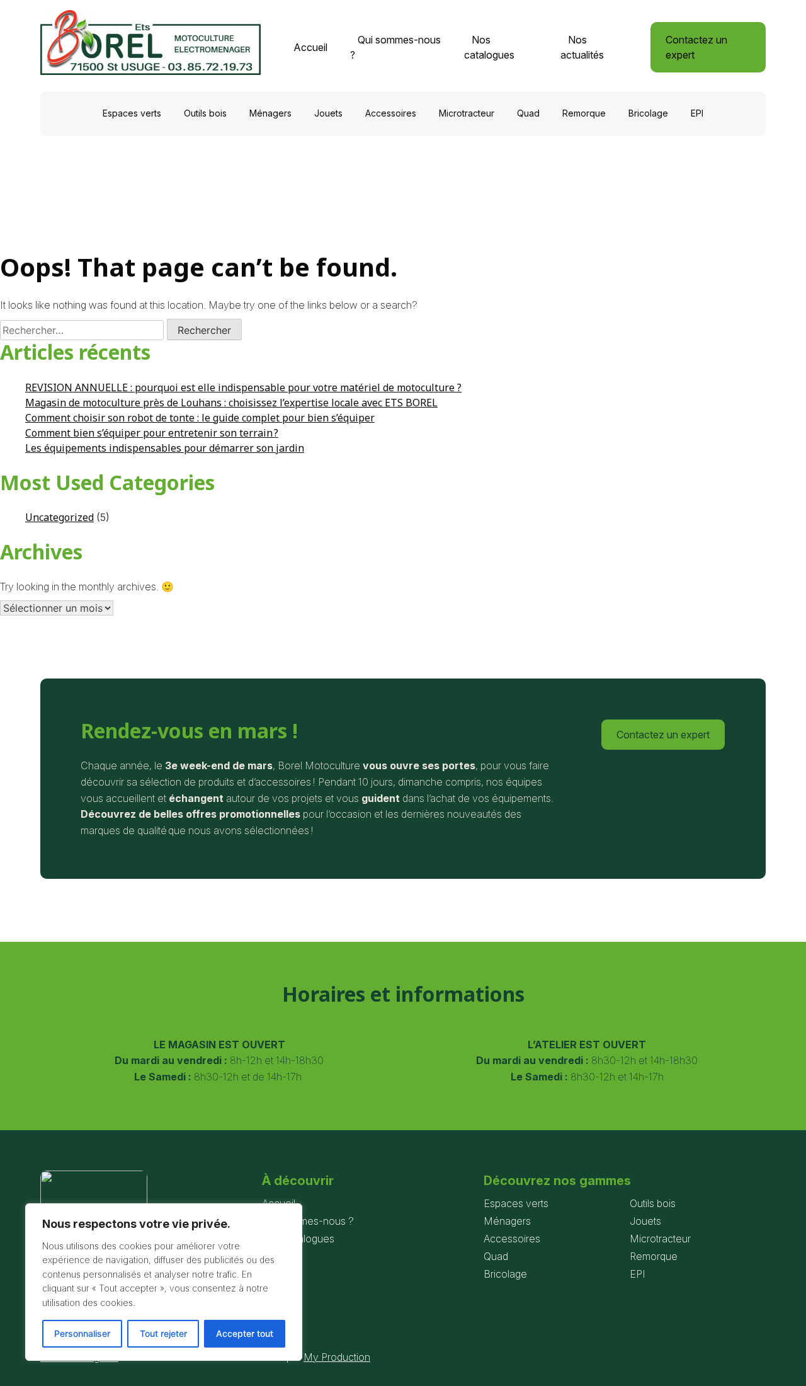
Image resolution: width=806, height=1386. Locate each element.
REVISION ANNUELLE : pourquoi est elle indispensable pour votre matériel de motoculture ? (243, 387)
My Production (337, 1357)
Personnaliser (82, 1333)
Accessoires (390, 113)
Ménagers (270, 113)
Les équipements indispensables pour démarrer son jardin (164, 448)
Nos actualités (582, 47)
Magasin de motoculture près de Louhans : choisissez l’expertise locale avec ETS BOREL (231, 403)
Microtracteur (466, 113)
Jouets (328, 113)
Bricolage (648, 113)
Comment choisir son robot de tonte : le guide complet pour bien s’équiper (200, 418)
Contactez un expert (696, 47)
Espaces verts (132, 113)
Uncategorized (59, 517)
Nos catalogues (489, 47)
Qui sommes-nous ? (395, 47)
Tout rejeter (163, 1333)
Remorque (584, 113)
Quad (528, 113)
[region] (163, 1282)
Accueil (310, 47)
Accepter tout (244, 1333)
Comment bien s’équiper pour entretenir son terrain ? (151, 433)
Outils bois (205, 113)
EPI (697, 113)
